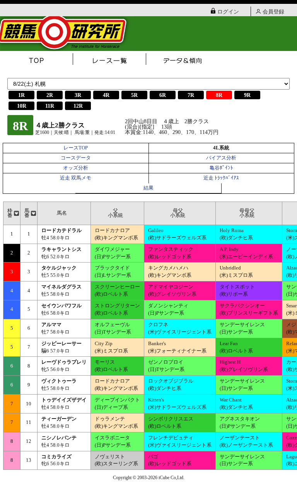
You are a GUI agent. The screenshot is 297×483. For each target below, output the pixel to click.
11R (49, 106)
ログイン (228, 12)
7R (191, 95)
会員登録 (273, 12)
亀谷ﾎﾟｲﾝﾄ (221, 168)
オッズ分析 (75, 168)
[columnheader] (11, 213)
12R (78, 106)
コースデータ (76, 158)
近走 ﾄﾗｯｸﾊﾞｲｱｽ (221, 178)
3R (78, 95)
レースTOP (75, 148)
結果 (148, 188)
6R (162, 95)
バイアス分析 (221, 158)
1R (21, 95)
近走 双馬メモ (75, 178)
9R (247, 95)
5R (134, 95)
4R (106, 95)
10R (21, 106)
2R (49, 95)
